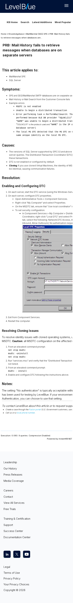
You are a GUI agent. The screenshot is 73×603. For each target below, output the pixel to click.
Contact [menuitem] (8, 496)
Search (25, 22)
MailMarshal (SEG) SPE (36, 34)
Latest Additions (42, 22)
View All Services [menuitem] (14, 502)
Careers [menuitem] (8, 490)
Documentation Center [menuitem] (17, 537)
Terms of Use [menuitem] (12, 572)
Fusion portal (35, 409)
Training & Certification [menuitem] (17, 518)
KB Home (12, 22)
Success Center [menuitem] (13, 531)
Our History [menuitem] (10, 468)
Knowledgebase (16, 34)
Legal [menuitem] (7, 567)
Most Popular (63, 22)
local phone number (26, 412)
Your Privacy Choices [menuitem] (16, 584)
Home (3, 34)
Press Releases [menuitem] (13, 474)
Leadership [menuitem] (10, 462)
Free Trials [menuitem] (10, 509)
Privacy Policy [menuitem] (12, 578)
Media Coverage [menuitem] (14, 481)
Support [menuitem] (8, 525)
